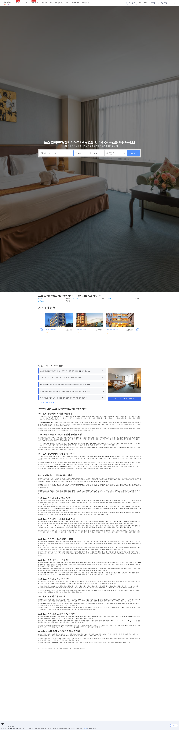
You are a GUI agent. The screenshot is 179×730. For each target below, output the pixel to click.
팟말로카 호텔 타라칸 (112, 330)
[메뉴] (174, 2)
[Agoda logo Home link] (7, 3)
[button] (140, 2)
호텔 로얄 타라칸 (82, 329)
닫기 (174, 725)
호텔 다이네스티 (51, 329)
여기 (85, 728)
